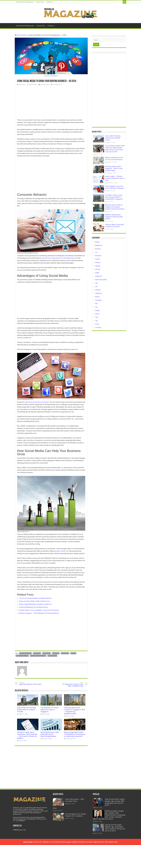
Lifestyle (97, 290)
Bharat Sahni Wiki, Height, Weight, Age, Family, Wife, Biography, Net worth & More (115, 802)
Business (24, 35)
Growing (56, 653)
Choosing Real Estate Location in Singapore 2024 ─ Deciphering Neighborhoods (74, 711)
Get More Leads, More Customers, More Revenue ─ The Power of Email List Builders (27, 735)
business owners (25, 653)
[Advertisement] (51, 102)
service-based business (38, 655)
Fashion (97, 259)
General (97, 269)
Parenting (98, 300)
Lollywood (98, 293)
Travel (97, 324)
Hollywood (98, 276)
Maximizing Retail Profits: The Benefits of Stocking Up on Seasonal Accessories (74, 734)
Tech (48, 84)
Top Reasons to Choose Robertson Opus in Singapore (49, 710)
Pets (96, 303)
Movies (97, 297)
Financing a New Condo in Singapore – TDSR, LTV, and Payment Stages (113, 168)
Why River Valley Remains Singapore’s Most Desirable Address (114, 217)
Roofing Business (22, 655)
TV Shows (98, 327)
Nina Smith (22, 84)
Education (98, 255)
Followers (46, 653)
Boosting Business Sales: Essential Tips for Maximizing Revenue (50, 734)
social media (52, 655)
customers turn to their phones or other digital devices (59, 258)
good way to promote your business (37, 402)
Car (96, 252)
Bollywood (98, 245)
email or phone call (62, 551)
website (19, 338)
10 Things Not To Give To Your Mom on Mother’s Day (72, 684)
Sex (96, 307)
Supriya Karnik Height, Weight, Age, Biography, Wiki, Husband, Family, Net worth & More (115, 828)
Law (96, 283)
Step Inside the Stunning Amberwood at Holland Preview (26, 710)
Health (97, 273)
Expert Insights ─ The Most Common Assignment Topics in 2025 (115, 178)
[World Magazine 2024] (70, 13)
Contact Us (49, 2)
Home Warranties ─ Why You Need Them (74, 800)
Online (73, 653)
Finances (98, 262)
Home (18, 35)
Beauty (97, 242)
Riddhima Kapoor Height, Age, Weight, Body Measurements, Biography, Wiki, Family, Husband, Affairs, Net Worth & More (109, 815)
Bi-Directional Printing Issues (24, 2)
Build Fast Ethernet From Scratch (30, 683)
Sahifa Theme (27, 842)
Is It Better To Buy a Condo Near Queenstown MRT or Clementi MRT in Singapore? (114, 197)
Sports (97, 314)
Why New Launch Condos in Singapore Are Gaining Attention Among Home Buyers (115, 207)
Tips (96, 320)
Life (96, 286)
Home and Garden (101, 279)
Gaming (97, 266)
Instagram (65, 653)
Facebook (37, 653)
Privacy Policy (40, 2)
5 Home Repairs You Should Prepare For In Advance (75, 815)
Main (55, 808)
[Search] (124, 2)
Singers (97, 310)
